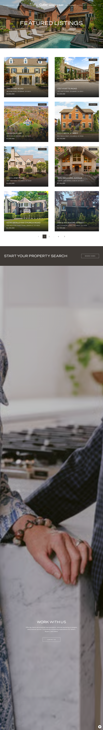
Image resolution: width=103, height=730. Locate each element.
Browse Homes (90, 256)
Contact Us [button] (51, 639)
